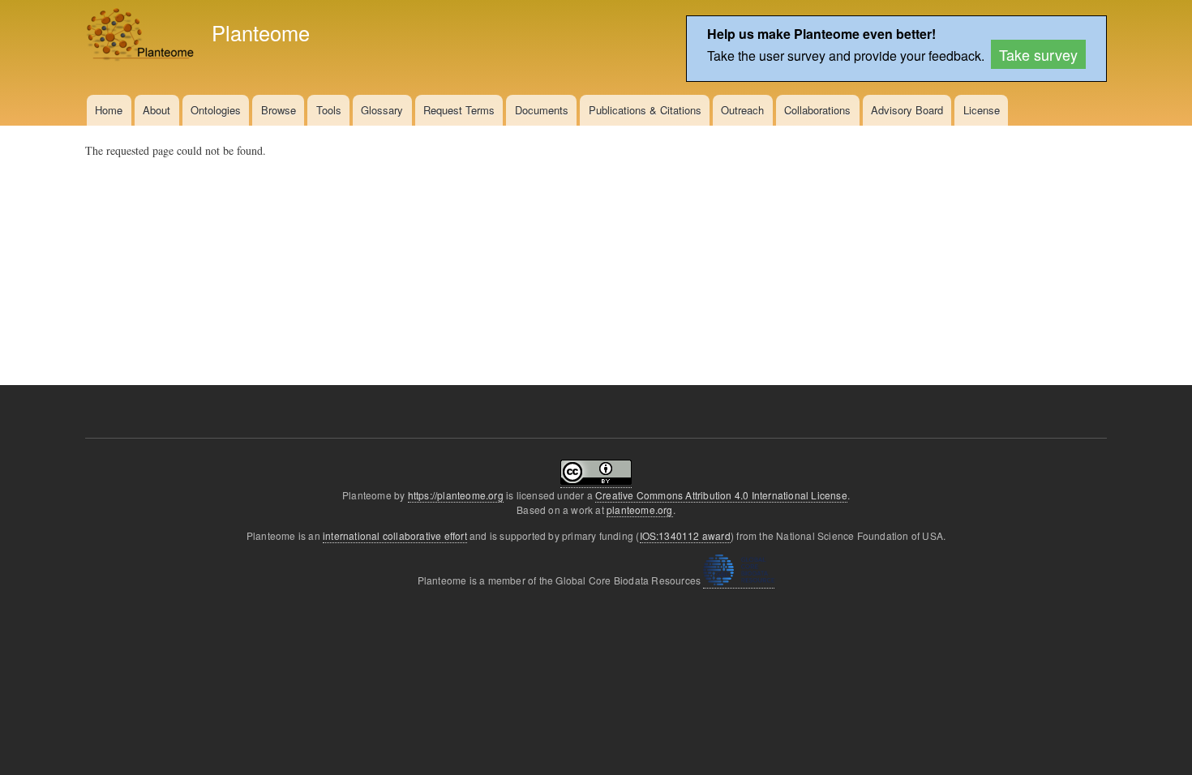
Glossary (382, 110)
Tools (328, 110)
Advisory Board (907, 110)
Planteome (261, 32)
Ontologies (216, 110)
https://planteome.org (456, 495)
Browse (278, 110)
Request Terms (459, 110)
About (156, 110)
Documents (541, 110)
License (981, 110)
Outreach (742, 110)
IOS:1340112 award (685, 535)
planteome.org (640, 509)
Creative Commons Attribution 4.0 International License (721, 495)
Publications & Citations (645, 110)
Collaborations (817, 110)
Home (108, 110)
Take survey (1038, 54)
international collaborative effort (395, 535)
